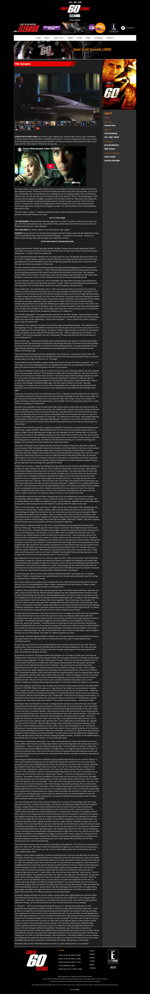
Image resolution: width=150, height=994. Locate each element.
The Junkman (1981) (66, 966)
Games (70, 38)
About (92, 954)
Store (79, 38)
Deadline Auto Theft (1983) (70, 969)
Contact (110, 38)
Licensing (98, 38)
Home (38, 38)
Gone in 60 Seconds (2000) (69, 955)
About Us (58, 38)
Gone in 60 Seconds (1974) (69, 962)
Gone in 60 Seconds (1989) (69, 959)
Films (46, 38)
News (88, 38)
